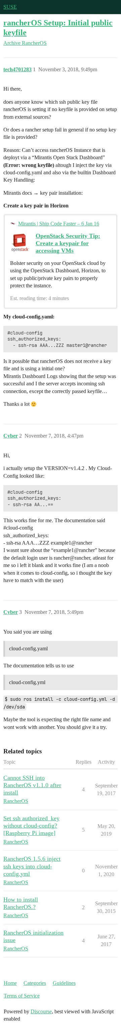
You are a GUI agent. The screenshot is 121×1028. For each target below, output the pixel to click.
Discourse (41, 1011)
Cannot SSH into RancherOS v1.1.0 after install (32, 785)
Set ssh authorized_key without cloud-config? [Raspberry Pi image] (31, 825)
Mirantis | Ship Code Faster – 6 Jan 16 (58, 223)
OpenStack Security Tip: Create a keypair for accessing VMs (68, 243)
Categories (35, 983)
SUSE (10, 7)
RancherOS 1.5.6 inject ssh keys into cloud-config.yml (32, 866)
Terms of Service (22, 996)
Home (10, 983)
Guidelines (64, 983)
